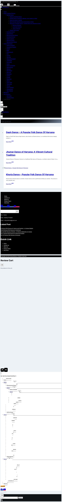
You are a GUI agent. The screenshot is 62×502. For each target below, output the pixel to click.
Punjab (8, 77)
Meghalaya (9, 70)
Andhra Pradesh (11, 45)
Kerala (8, 64)
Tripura (8, 85)
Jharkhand (9, 60)
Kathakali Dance (11, 31)
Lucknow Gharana (17, 26)
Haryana (9, 57)
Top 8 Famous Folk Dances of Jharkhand (11, 230)
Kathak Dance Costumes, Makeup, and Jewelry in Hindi (23, 18)
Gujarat (8, 55)
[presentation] (32, 168)
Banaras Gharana (17, 25)
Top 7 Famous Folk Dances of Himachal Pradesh (12, 233)
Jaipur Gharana (16, 28)
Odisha (8, 75)
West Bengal (10, 90)
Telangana (9, 84)
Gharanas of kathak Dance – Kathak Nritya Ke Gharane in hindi (25, 23)
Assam (8, 48)
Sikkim (8, 80)
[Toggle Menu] (1, 9)
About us (6, 199)
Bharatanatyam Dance (12, 35)
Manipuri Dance (10, 40)
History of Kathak (13, 389)
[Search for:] (9, 497)
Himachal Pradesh (11, 58)
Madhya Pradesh (11, 65)
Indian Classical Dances (9, 13)
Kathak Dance (10, 15)
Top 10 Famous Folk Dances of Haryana (10, 235)
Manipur (9, 69)
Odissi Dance (10, 33)
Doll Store (9, 95)
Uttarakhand (10, 89)
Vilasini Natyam (10, 456)
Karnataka (9, 62)
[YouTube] (5, 490)
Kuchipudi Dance (11, 37)
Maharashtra (10, 67)
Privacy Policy (7, 201)
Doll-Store (6, 202)
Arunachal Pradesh (11, 47)
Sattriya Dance (10, 38)
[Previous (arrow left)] (1, 493)
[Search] (17, 211)
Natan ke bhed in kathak (16, 20)
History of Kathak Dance (16, 16)
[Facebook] (1, 490)
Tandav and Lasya (14, 30)
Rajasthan (9, 79)
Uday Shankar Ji (10, 480)
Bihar (8, 50)
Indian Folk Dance (8, 43)
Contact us (7, 197)
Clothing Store (10, 97)
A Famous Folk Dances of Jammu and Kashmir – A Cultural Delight (17, 228)
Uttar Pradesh (10, 87)
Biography (6, 92)
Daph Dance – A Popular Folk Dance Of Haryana (30, 132)
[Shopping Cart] (2, 105)
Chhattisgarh (10, 52)
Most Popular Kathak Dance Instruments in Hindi (21, 21)
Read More (9, 141)
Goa (8, 53)
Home (5, 11)
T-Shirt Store (4, 106)
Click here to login (7, 378)
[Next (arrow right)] (2, 493)
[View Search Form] (2, 102)
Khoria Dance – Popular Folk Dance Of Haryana (30, 174)
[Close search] (2, 495)
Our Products (7, 94)
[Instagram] (3, 490)
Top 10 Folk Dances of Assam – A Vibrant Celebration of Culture (16, 231)
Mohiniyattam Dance (12, 42)
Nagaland (9, 74)
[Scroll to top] (2, 370)
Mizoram (9, 72)
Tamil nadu (9, 82)
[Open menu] (2, 109)
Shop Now (3, 486)
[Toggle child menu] (14, 382)
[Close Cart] (2, 265)
